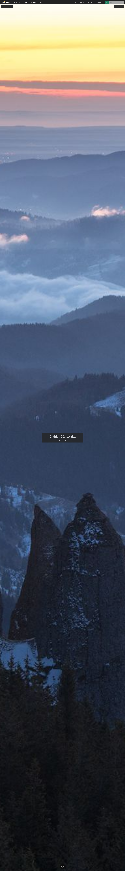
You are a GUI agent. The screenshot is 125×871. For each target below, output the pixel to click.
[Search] (107, 2)
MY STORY (17, 2)
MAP (76, 2)
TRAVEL (25, 2)
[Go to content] (62, 866)
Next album (119, 7)
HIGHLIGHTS (33, 2)
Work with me (91, 2)
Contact (99, 2)
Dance (82, 2)
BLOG (41, 2)
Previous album (7, 7)
